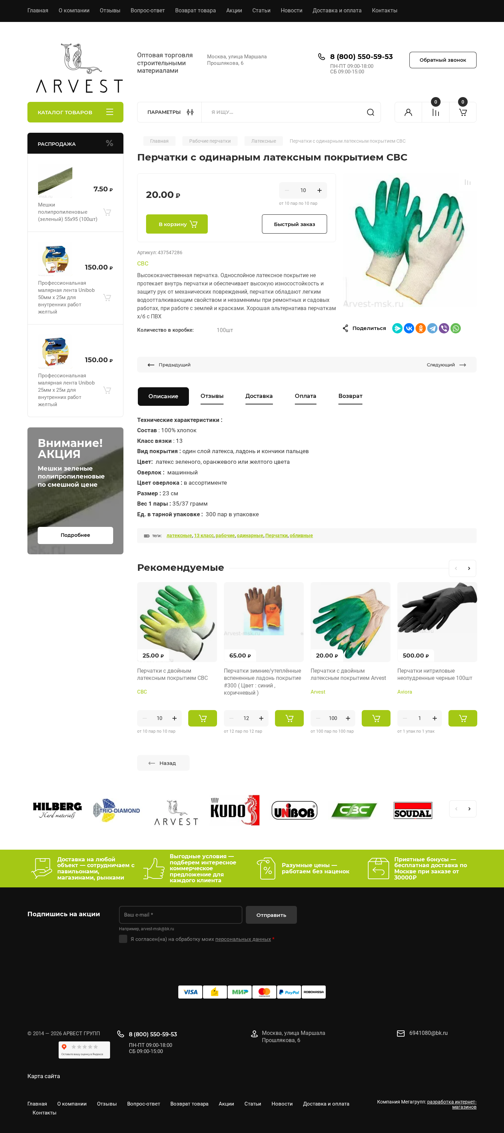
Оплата (305, 396)
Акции (234, 10)
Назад (167, 763)
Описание (163, 396)
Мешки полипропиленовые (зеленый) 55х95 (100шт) (67, 212)
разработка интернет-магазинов (452, 1104)
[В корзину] (107, 212)
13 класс (204, 535)
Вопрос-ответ (148, 10)
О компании (74, 10)
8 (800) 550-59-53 (361, 56)
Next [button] (469, 568)
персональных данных (243, 939)
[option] (410, 240)
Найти (370, 112)
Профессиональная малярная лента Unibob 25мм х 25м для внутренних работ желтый (66, 390)
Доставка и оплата (337, 10)
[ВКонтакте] (409, 328)
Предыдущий (175, 364)
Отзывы (110, 10)
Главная (37, 10)
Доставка (259, 396)
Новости (291, 10)
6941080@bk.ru (428, 1033)
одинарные (250, 535)
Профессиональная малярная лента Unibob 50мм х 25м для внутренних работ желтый (66, 297)
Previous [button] (456, 568)
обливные (301, 535)
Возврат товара (195, 10)
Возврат (350, 396)
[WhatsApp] (456, 328)
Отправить (271, 915)
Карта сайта (43, 1076)
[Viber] (444, 328)
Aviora (404, 692)
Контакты (384, 10)
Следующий (441, 364)
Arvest (318, 692)
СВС (142, 263)
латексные (179, 535)
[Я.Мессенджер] (397, 328)
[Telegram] (432, 328)
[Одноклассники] (421, 328)
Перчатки (276, 535)
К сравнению (468, 182)
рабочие (225, 535)
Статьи (261, 10)
